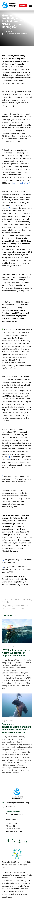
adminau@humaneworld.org (17, 803)
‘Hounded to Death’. (20, 183)
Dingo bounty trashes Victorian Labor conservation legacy (15, 607)
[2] (10, 208)
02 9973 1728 (11, 806)
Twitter (13, 840)
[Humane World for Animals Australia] (9, 5)
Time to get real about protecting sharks (18, 600)
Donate (23, 5)
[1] (29, 183)
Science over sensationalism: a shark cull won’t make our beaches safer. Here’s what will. (17, 728)
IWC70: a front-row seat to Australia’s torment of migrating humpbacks (16, 653)
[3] (9, 457)
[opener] (30, 5)
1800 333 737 (19, 814)
